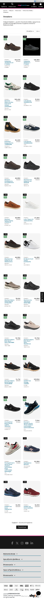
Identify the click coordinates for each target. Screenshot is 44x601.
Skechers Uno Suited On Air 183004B (28, 181)
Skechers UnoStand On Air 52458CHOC (9, 181)
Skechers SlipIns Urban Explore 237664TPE (9, 301)
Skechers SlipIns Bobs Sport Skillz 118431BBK (9, 341)
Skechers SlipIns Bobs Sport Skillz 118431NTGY (29, 342)
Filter (42, 296)
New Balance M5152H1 (27, 463)
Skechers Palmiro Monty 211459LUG (9, 221)
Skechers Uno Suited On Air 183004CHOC (9, 260)
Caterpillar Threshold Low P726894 (9, 63)
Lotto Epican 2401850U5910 (28, 142)
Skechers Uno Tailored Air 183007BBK (28, 301)
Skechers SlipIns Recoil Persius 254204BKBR (9, 382)
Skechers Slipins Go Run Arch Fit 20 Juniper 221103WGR (9, 103)
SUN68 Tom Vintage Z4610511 (27, 382)
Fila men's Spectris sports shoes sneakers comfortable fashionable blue (29, 424)
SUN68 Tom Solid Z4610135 (28, 507)
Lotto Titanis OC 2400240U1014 (29, 220)
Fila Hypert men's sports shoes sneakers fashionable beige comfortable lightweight (10, 467)
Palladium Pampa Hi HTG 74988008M (9, 143)
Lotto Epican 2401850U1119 (28, 101)
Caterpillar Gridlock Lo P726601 (27, 63)
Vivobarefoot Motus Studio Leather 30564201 (9, 424)
